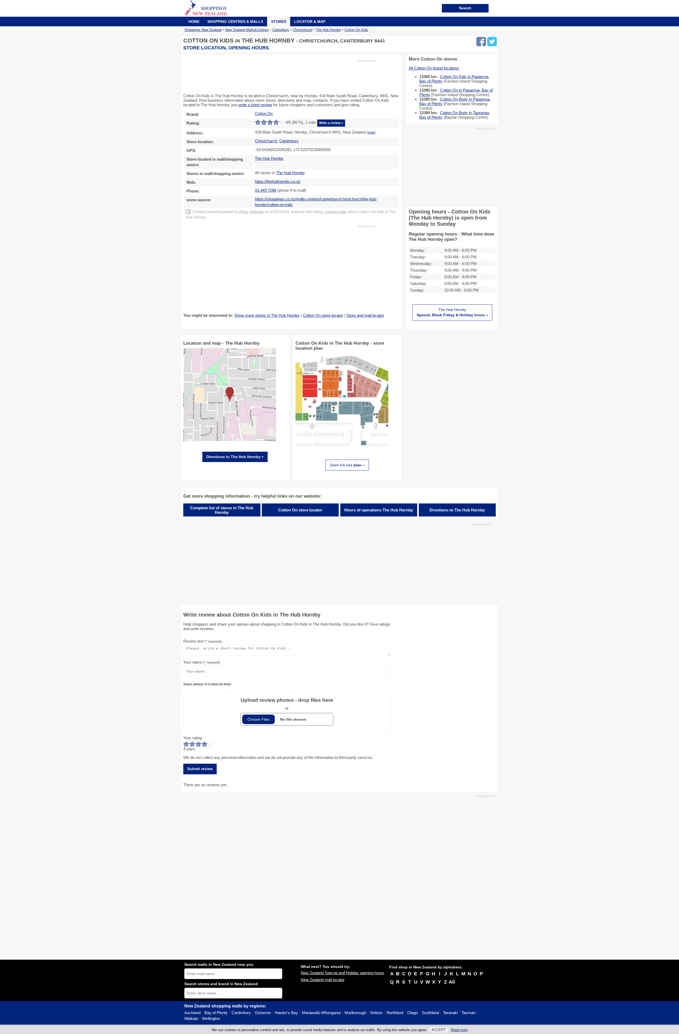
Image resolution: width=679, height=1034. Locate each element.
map (371, 132)
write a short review (255, 104)
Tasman (468, 1012)
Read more (459, 1030)
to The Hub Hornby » (235, 457)
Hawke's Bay (286, 1012)
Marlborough (355, 1012)
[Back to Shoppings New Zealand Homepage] (258, 8)
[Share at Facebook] (481, 41)
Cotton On (264, 113)
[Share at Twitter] (492, 41)
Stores (278, 21)
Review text (202, 641)
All (452, 982)
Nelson (376, 1012)
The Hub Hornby (269, 158)
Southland (430, 1012)
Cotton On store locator (323, 315)
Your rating (192, 738)
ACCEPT (439, 1030)
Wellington (211, 1018)
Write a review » (331, 123)
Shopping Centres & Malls (235, 21)
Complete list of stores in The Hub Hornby (221, 510)
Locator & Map (309, 21)
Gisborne (263, 1012)
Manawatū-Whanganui (321, 1012)
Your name (201, 662)
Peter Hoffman (251, 212)
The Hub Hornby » (452, 312)
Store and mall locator (365, 315)
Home (193, 21)
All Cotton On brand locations (434, 68)
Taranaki (450, 1012)
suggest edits (336, 212)
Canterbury (241, 1012)
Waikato (191, 1018)
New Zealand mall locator (323, 979)
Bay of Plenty (216, 1012)
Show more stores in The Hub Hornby (267, 315)
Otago (412, 1012)
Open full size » (347, 465)
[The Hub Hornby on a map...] (229, 439)
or (287, 703)
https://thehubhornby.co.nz (278, 181)
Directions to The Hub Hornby (457, 510)
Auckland (192, 1012)
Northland (394, 1012)
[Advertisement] (279, 76)
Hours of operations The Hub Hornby (378, 510)
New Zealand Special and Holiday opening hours (342, 973)
